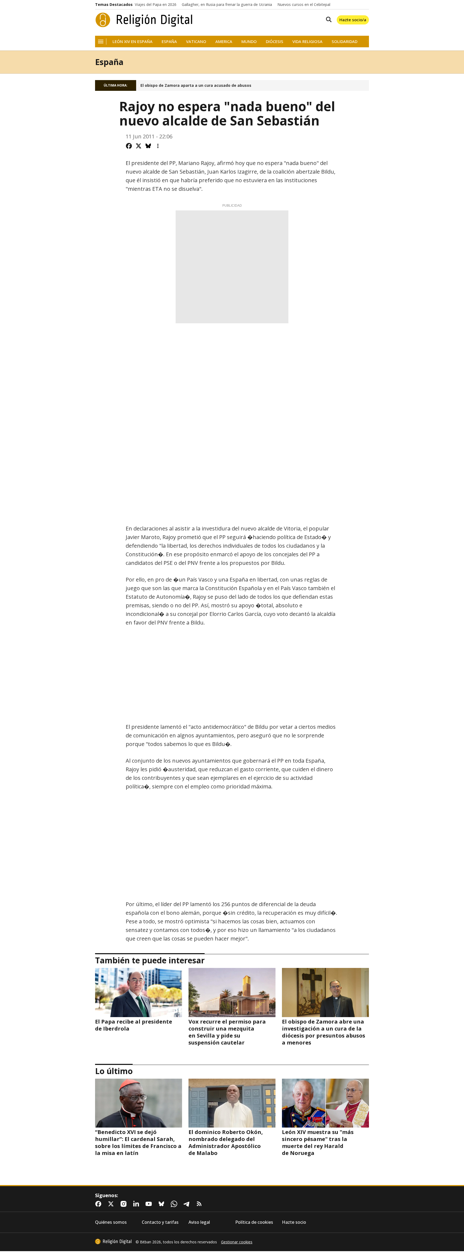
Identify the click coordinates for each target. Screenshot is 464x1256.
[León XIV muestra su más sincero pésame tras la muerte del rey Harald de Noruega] (325, 1103)
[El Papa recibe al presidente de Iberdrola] (138, 992)
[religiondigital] (113, 1241)
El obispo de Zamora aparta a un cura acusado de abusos (195, 85)
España (169, 41)
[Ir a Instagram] (124, 1204)
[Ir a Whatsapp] (175, 1204)
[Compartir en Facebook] (129, 146)
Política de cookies (254, 1222)
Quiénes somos (111, 1222)
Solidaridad (344, 41)
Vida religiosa (307, 41)
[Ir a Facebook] (99, 1204)
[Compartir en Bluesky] (148, 146)
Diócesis (274, 41)
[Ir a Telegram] (187, 1204)
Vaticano (196, 41)
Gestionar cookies (236, 1242)
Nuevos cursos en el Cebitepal (303, 4)
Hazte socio (294, 1222)
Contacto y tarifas (160, 1222)
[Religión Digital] (144, 20)
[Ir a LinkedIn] (137, 1204)
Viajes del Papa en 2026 (155, 4)
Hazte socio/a (352, 19)
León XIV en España (133, 41)
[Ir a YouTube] (150, 1204)
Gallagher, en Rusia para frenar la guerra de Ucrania (227, 4)
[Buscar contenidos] (327, 20)
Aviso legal (199, 1222)
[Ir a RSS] (200, 1204)
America (223, 41)
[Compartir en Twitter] (138, 146)
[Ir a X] (112, 1204)
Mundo (249, 41)
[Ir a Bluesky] (162, 1204)
